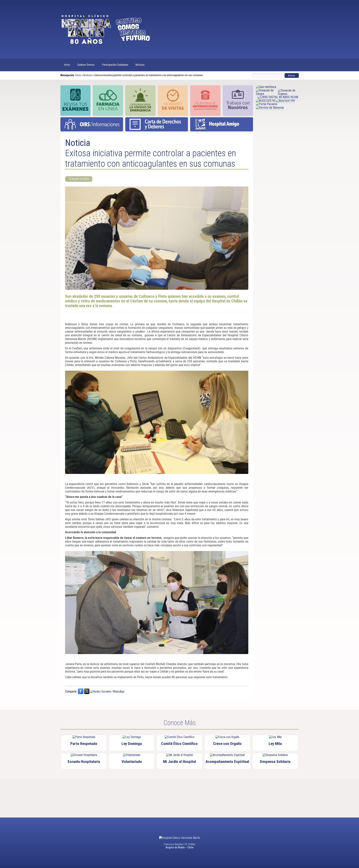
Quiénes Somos (86, 64)
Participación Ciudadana (115, 64)
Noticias (140, 64)
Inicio (67, 64)
